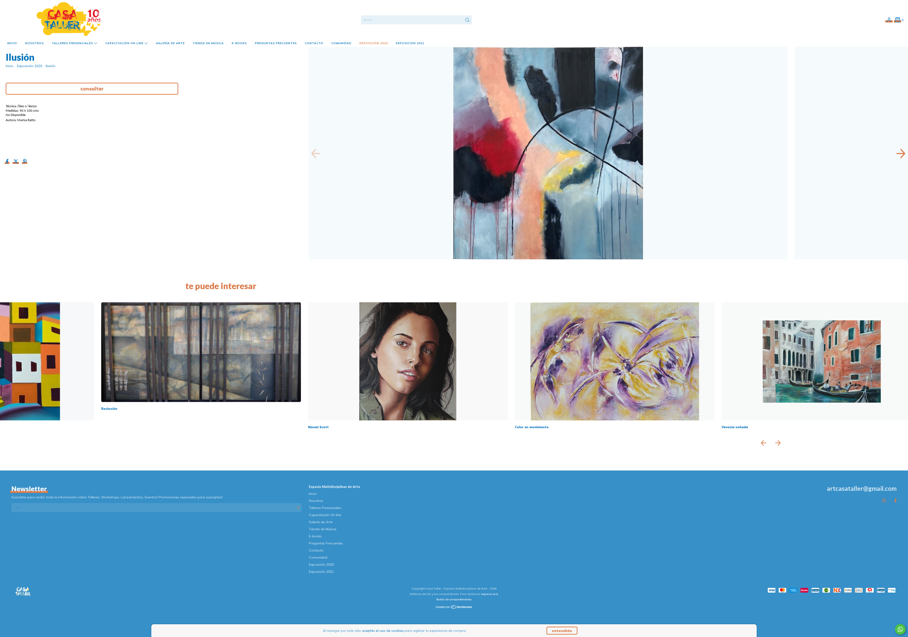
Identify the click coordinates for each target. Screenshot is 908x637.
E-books (239, 43)
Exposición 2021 (410, 43)
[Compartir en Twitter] (16, 162)
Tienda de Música (208, 43)
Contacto (314, 43)
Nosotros (34, 43)
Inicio (12, 43)
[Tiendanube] (454, 608)
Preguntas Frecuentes (276, 43)
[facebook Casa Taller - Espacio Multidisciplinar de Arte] (895, 500)
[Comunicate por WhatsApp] (900, 629)
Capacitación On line (124, 43)
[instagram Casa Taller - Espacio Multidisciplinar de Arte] (884, 500)
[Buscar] (467, 20)
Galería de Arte (170, 43)
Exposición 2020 (373, 43)
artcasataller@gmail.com (862, 488)
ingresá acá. (490, 594)
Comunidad (341, 43)
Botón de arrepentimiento (454, 599)
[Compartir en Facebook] (8, 162)
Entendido (562, 630)
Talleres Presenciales (73, 43)
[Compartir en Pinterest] (24, 162)
